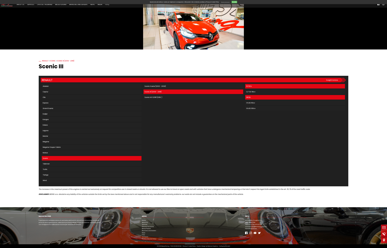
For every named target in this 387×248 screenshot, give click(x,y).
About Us (20, 4)
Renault (45, 61)
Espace (45, 103)
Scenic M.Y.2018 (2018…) (153, 97)
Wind (45, 180)
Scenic (53, 61)
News (92, 4)
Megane (46, 141)
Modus (45, 153)
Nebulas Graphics (213, 246)
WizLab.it (227, 246)
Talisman (46, 164)
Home (144, 220)
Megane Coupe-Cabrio (52, 147)
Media (100, 4)
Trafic (45, 169)
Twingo (45, 175)
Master (45, 136)
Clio (44, 97)
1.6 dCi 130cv (250, 108)
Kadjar (45, 114)
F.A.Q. (107, 4)
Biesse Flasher (60, 4)
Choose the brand (44, 4)
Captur (45, 92)
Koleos (45, 125)
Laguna (45, 130)
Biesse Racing (165, 246)
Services (30, 4)
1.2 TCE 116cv (250, 92)
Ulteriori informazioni (225, 2)
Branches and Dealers (78, 4)
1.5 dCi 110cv (250, 103)
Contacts (145, 237)
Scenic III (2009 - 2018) (65, 61)
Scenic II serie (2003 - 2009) (155, 86)
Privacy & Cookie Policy (149, 239)
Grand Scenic (48, 108)
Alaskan (46, 86)
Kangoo (46, 119)
